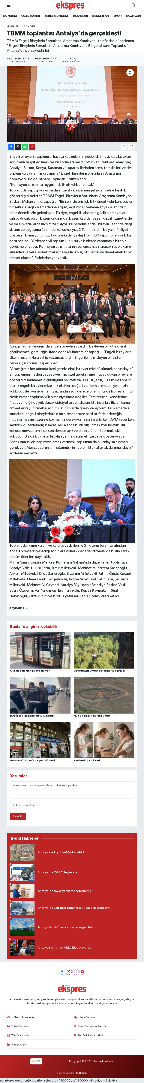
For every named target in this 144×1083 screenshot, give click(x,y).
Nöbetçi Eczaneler (23, 1017)
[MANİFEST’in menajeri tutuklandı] (40, 695)
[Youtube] (82, 972)
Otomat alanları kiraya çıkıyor (30, 670)
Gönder (18, 816)
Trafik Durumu (19, 1026)
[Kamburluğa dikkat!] (104, 740)
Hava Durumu (87, 1017)
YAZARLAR (80, 16)
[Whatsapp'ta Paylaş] (25, 147)
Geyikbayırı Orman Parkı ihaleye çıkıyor (99, 670)
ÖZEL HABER (30, 16)
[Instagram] (75, 972)
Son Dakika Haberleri (90, 1035)
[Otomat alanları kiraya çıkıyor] (40, 650)
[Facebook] (62, 972)
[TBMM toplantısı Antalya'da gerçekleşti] (72, 104)
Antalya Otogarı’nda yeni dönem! (32, 760)
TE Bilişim (81, 1073)
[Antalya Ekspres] (70, 5)
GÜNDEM (10, 16)
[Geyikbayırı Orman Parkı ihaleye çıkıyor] (104, 650)
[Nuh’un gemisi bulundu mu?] (104, 695)
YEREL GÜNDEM (56, 16)
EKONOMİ (133, 16)
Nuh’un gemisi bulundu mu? (92, 715)
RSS (37, 1061)
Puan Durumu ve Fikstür (92, 1026)
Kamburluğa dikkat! (87, 760)
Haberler (13, 26)
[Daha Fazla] (32, 147)
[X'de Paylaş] (18, 147)
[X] (69, 972)
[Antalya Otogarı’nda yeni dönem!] (40, 740)
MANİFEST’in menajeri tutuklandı (32, 715)
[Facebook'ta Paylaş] (11, 147)
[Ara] (133, 5)
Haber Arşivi (19, 1044)
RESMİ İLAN (100, 16)
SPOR (117, 16)
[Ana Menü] (8, 5)
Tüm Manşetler (20, 1035)
